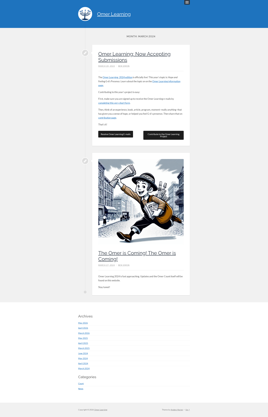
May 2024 (83, 358)
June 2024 (83, 353)
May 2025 (83, 338)
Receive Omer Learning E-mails (116, 134)
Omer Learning (114, 14)
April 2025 (83, 343)
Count (81, 383)
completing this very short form (114, 102)
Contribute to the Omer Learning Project (163, 135)
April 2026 (83, 328)
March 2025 (84, 348)
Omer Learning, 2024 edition (117, 77)
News (80, 388)
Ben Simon (124, 66)
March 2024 (84, 368)
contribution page (107, 117)
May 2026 (83, 323)
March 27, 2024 (106, 265)
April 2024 (83, 363)
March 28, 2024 (106, 66)
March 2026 (84, 333)
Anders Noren (177, 410)
